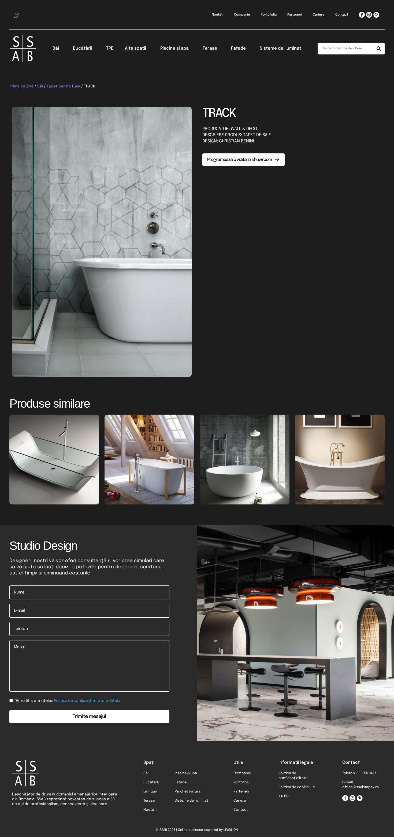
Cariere (319, 14)
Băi (56, 48)
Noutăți (217, 14)
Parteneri (294, 14)
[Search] (379, 48)
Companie (242, 14)
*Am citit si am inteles (69, 701)
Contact (341, 14)
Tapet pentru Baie (63, 86)
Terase (210, 48)
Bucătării (82, 48)
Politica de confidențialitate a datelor (88, 701)
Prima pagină (21, 86)
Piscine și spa (174, 48)
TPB (110, 48)
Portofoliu (269, 14)
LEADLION (231, 830)
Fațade (238, 48)
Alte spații (135, 48)
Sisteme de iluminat (280, 48)
